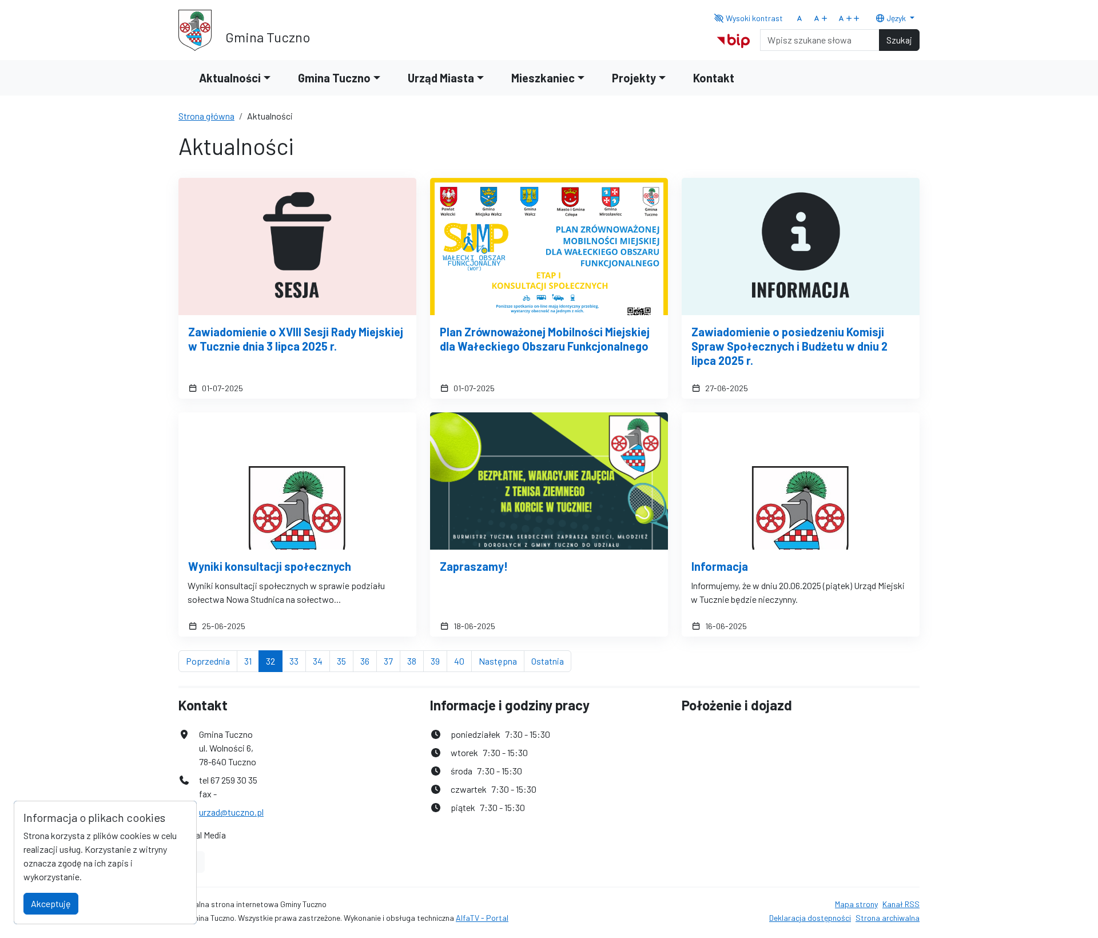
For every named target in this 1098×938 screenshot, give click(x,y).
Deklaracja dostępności (810, 918)
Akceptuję (51, 903)
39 (439, 660)
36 (368, 660)
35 (345, 660)
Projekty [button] (634, 78)
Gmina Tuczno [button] (334, 78)
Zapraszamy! (474, 566)
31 (251, 660)
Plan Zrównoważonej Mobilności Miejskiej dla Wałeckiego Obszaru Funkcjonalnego (545, 339)
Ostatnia (551, 660)
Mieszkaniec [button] (543, 78)
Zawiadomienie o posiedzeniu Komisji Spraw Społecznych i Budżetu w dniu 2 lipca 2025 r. (789, 346)
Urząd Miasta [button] (441, 78)
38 (415, 660)
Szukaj (899, 39)
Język (896, 18)
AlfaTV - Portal (482, 918)
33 (297, 660)
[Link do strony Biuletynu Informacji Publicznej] (733, 38)
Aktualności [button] (230, 78)
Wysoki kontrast (753, 18)
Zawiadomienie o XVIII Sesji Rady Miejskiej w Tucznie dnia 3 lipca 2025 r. (295, 339)
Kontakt (713, 78)
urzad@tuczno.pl (231, 811)
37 (392, 660)
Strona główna (206, 115)
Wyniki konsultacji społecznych (269, 566)
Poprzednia (211, 660)
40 (463, 660)
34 (321, 660)
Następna (501, 660)
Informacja (719, 566)
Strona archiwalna (888, 918)
